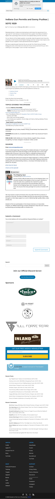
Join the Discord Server (27, 277)
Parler (30, 478)
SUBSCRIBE (27, 356)
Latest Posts (15, 172)
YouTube (8, 456)
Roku (7, 453)
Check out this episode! (12, 167)
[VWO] (19, 8)
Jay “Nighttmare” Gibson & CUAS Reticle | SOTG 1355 (23, 379)
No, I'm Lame (30, 8)
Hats (7, 480)
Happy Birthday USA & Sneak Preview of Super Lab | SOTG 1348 (26, 394)
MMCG (29, 497)
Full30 (7, 445)
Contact (31, 466)
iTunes (31, 450)
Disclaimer (32, 474)
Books (7, 477)
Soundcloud (32, 456)
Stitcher (31, 453)
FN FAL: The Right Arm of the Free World (31, 423)
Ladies (7, 483)
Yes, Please (38, 8)
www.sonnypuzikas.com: (16, 147)
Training (8, 469)
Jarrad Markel (12, 419)
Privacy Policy (33, 469)
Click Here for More (11, 165)
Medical (8, 485)
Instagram (32, 484)
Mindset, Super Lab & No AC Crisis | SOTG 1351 (21, 387)
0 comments (31, 27)
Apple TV (8, 448)
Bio (8, 172)
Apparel (8, 474)
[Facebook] (9, 181)
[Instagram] (11, 181)
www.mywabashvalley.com (13, 112)
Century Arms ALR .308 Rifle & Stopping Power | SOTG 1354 (25, 381)
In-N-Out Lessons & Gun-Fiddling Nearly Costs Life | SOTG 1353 (26, 383)
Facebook (32, 481)
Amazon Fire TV (10, 450)
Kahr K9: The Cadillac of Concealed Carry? (26, 415)
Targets (8, 472)
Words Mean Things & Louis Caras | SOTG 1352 (21, 385)
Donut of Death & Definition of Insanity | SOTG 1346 (23, 398)
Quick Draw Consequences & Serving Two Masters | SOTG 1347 (26, 396)
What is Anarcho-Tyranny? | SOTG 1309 (30, 417)
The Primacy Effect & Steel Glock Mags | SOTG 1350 (23, 389)
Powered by (16, 8)
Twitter (31, 487)
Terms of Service (33, 472)
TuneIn (31, 448)
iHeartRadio (32, 445)
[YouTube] (9, 183)
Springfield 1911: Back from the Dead (28, 432)
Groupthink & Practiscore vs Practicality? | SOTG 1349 (23, 392)
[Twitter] (7, 181)
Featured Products (11, 466)
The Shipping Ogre (12, 27)
